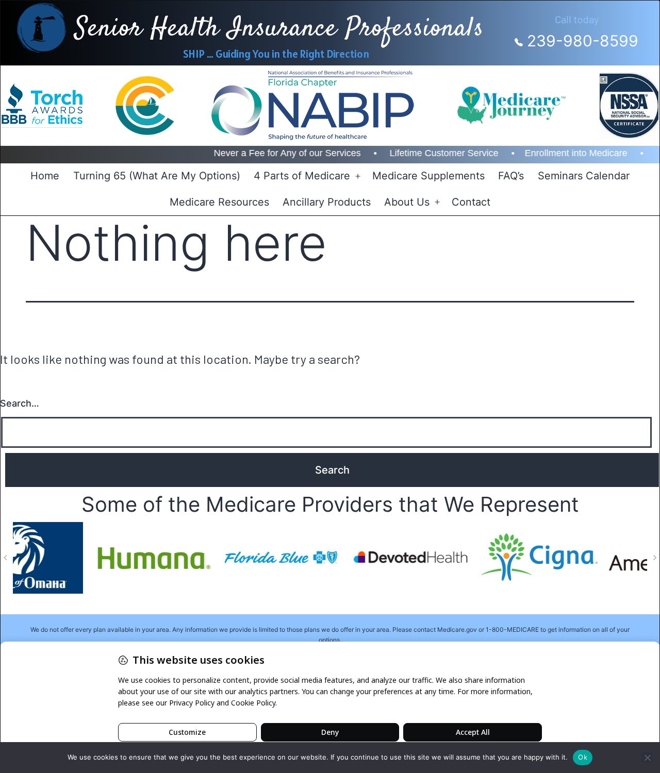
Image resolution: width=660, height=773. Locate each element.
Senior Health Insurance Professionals (279, 28)
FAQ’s (511, 176)
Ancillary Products (327, 202)
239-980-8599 (580, 40)
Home (44, 176)
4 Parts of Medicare (302, 176)
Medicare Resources (219, 202)
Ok (582, 757)
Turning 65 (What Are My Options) (156, 176)
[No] (647, 757)
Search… (19, 403)
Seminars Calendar (584, 176)
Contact (471, 202)
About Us (407, 202)
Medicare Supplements (428, 176)
